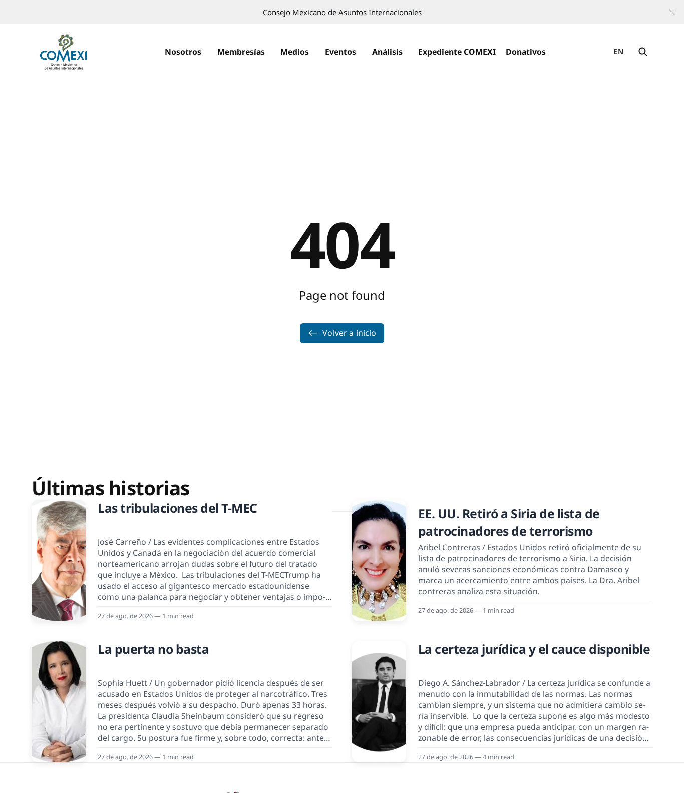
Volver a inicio (349, 332)
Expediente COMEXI (457, 51)
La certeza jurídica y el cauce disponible (534, 649)
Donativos (526, 51)
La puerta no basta (153, 649)
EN (618, 51)
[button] (183, 52)
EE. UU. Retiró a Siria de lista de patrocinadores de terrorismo (509, 522)
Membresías (241, 51)
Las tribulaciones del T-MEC (177, 508)
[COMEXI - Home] (63, 52)
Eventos (340, 51)
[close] (672, 12)
